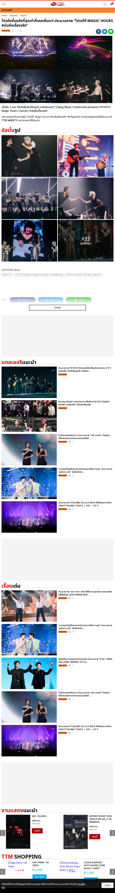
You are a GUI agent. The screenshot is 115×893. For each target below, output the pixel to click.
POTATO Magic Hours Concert (84, 274)
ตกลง (107, 885)
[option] (29, 832)
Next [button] (112, 833)
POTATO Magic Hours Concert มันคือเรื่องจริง (39, 274)
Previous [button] (2, 833)
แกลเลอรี (23, 16)
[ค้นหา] (105, 4)
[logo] (57, 4)
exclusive (13, 16)
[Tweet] (104, 31)
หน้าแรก (4, 16)
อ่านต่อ (57, 307)
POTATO (7, 274)
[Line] (111, 31)
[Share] (98, 31)
